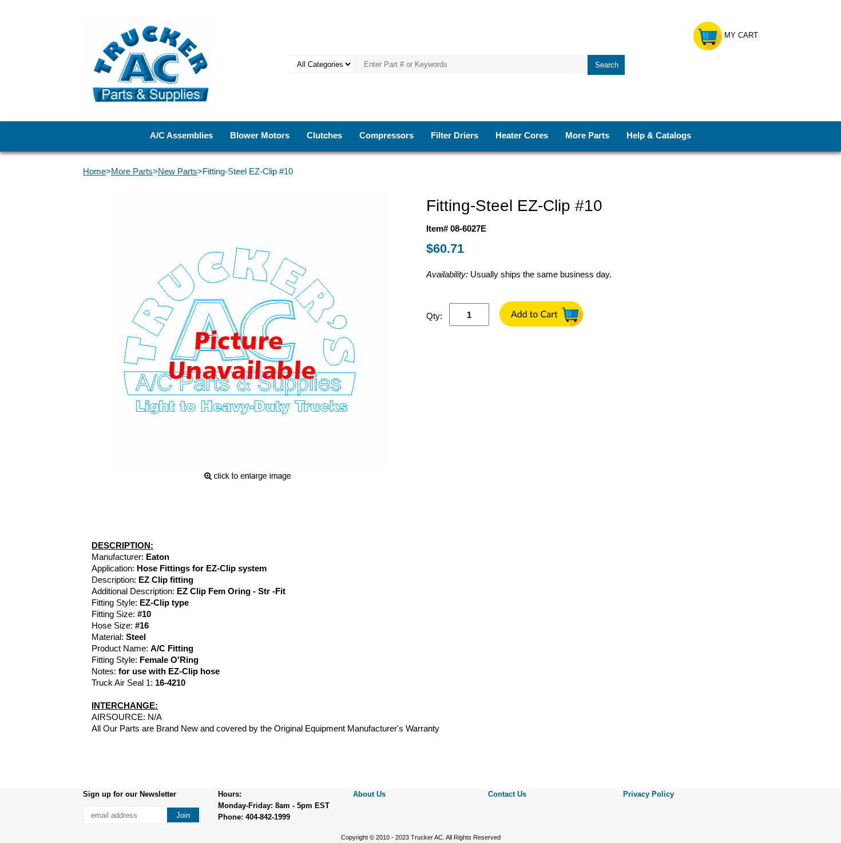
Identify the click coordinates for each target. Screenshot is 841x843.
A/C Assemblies (181, 135)
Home (94, 171)
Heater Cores (521, 135)
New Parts (177, 171)
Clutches (324, 135)
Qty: (434, 316)
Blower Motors (259, 135)
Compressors (386, 135)
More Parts (587, 135)
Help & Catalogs (658, 135)
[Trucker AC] (151, 63)
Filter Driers (454, 135)
